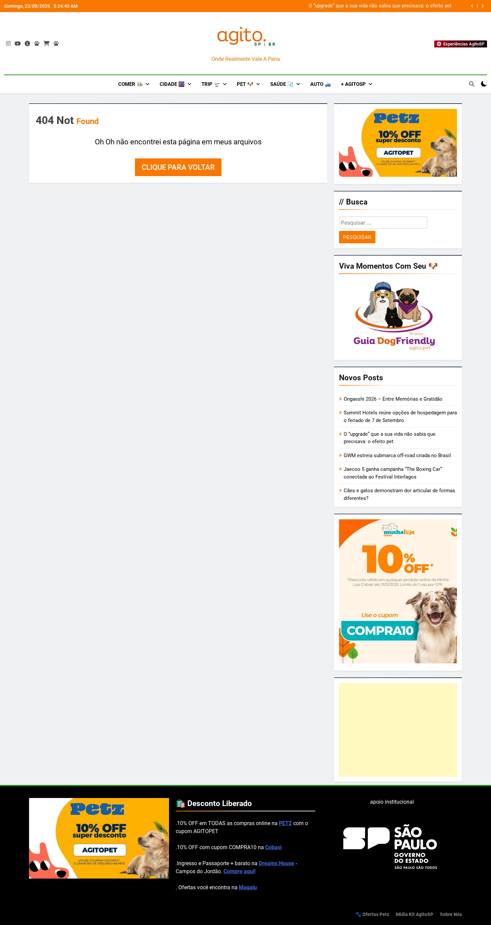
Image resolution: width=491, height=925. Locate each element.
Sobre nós (451, 914)
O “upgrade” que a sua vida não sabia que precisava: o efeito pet (380, 6)
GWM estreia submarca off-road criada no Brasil (397, 455)
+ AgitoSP (353, 84)
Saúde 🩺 (282, 84)
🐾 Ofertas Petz (372, 914)
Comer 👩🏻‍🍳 (130, 84)
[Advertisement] (398, 730)
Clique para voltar (178, 167)
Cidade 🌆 (172, 84)
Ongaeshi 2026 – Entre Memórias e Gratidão (393, 399)
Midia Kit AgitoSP (414, 914)
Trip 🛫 (210, 84)
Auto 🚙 (320, 84)
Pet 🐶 (245, 84)
